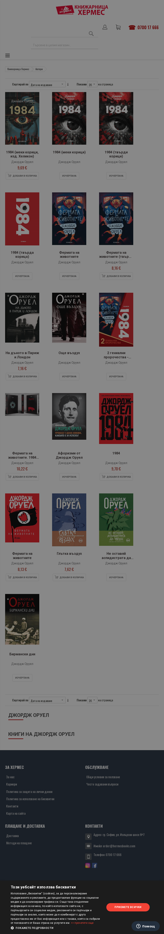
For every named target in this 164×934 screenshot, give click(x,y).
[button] (56, 928)
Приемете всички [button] (127, 907)
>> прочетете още (82, 922)
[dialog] (82, 907)
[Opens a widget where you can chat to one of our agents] (146, 926)
